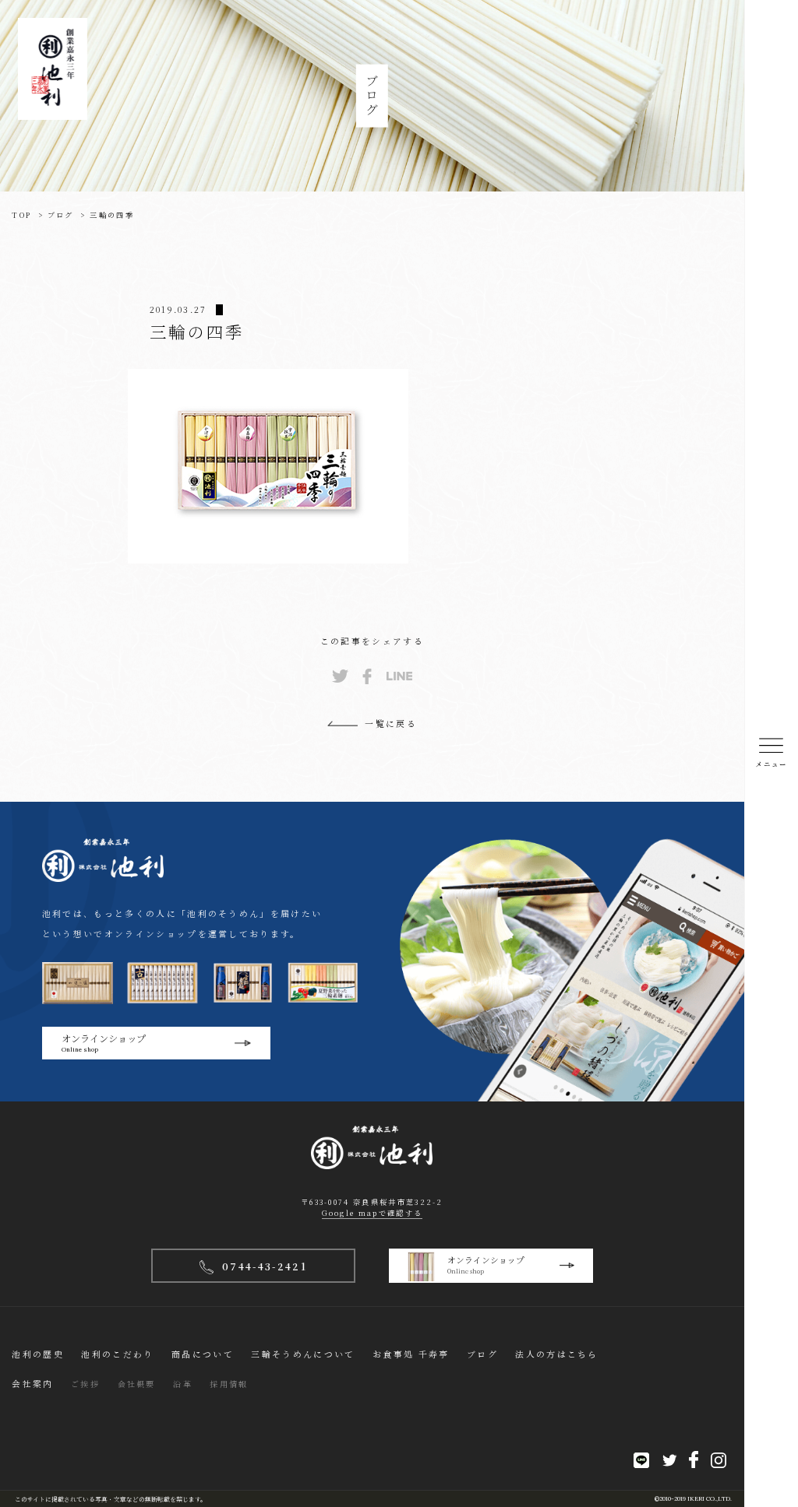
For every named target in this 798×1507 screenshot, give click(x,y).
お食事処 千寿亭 (411, 1354)
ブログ (61, 214)
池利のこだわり (117, 1354)
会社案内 (32, 1383)
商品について (202, 1354)
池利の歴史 (38, 1354)
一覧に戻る (391, 723)
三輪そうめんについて (303, 1354)
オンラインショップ (104, 1042)
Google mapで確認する (372, 1212)
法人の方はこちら (556, 1354)
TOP (21, 214)
